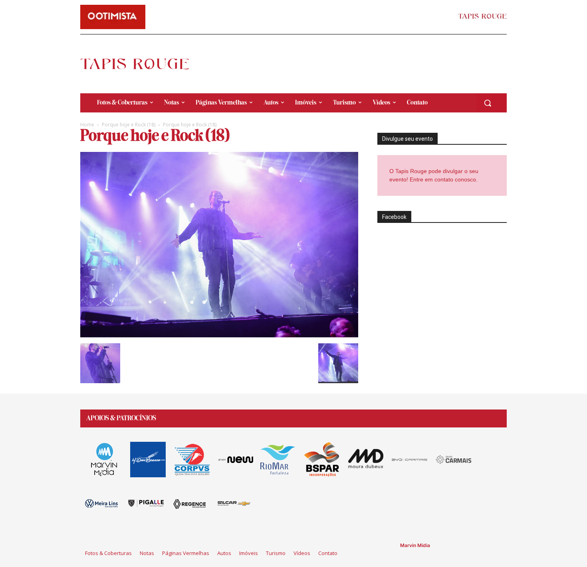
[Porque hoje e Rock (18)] (219, 335)
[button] (487, 102)
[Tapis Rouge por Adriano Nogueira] (141, 64)
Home (87, 124)
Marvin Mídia (415, 545)
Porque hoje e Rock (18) (128, 124)
